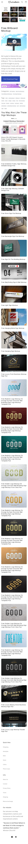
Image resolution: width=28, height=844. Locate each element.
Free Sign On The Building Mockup (13, 259)
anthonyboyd (12, 98)
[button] (2, 2)
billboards (23, 98)
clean (6, 100)
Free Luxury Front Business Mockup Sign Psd (13, 375)
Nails (4, 755)
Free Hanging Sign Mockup (10, 351)
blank (3, 100)
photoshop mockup (11, 106)
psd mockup (22, 106)
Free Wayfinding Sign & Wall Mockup (13, 282)
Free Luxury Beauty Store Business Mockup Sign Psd (13, 705)
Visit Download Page (11, 79)
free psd (3, 103)
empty (13, 100)
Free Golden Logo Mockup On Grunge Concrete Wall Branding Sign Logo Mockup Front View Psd (14, 485)
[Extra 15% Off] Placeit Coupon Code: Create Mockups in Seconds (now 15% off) (13, 139)
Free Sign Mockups (17, 94)
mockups (17, 103)
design (10, 100)
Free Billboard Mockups (7, 94)
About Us (5, 779)
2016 (7, 98)
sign (2, 108)
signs (5, 108)
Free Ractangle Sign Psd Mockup (12, 236)
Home (4, 760)
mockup (12, 103)
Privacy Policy (6, 788)
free (17, 100)
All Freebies (12, 91)
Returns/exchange (8, 801)
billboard (18, 98)
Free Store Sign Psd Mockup (11, 213)
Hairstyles (5, 751)
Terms (4, 792)
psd (18, 106)
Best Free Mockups (20, 91)
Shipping (5, 797)
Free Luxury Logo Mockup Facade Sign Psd (13, 730)
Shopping (5, 747)
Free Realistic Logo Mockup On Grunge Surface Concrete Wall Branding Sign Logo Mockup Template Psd (12, 401)
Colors (4, 764)
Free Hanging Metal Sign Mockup (12, 328)
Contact (5, 784)
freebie (7, 103)
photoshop (4, 106)
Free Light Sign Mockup (9, 305)
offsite (21, 103)
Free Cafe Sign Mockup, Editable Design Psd (12, 189)
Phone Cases (6, 769)
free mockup (22, 100)
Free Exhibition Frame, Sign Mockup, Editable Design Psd (14, 164)
